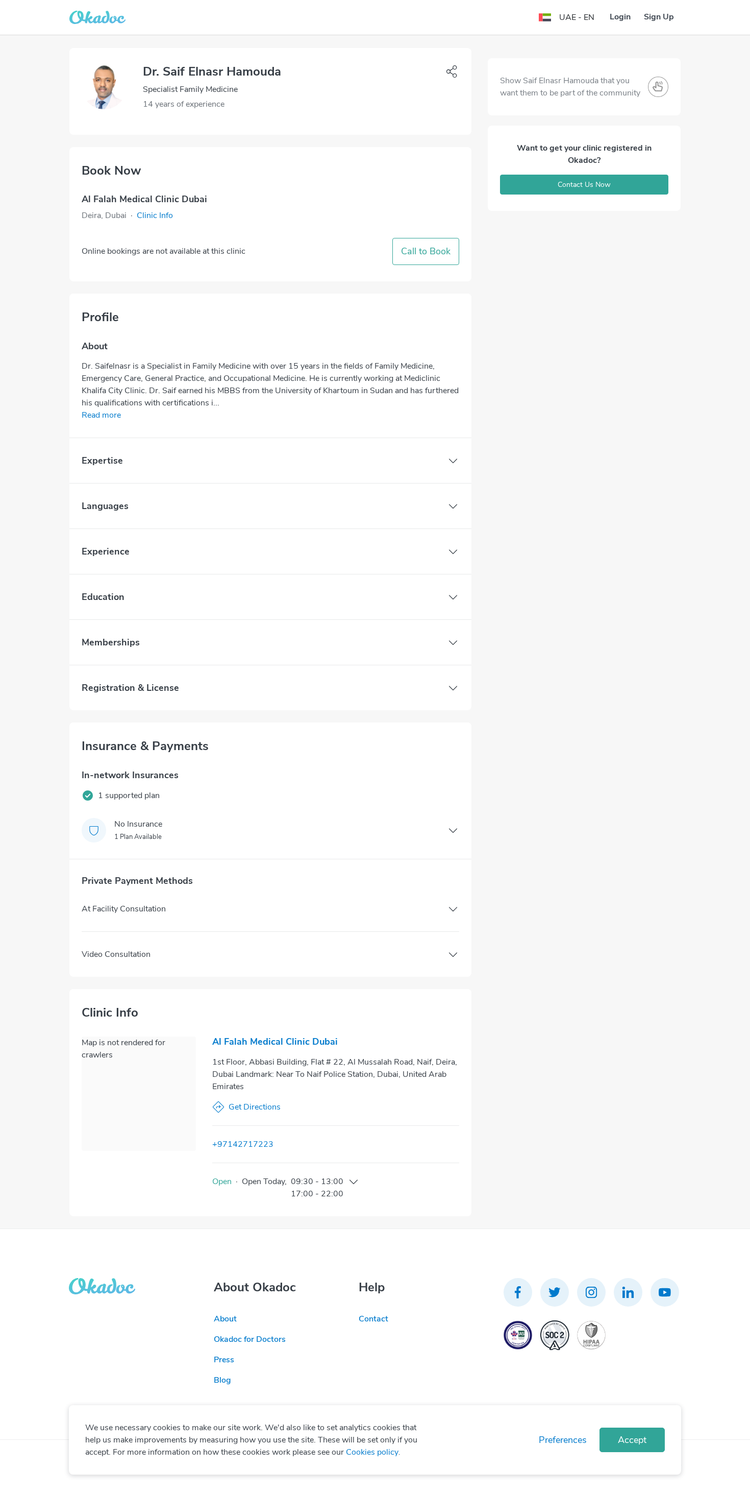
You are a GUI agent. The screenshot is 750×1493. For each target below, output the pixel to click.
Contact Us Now (584, 184)
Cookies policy (372, 1452)
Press (224, 1359)
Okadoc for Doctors (250, 1339)
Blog (222, 1380)
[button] (155, 215)
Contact (373, 1319)
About (225, 1319)
